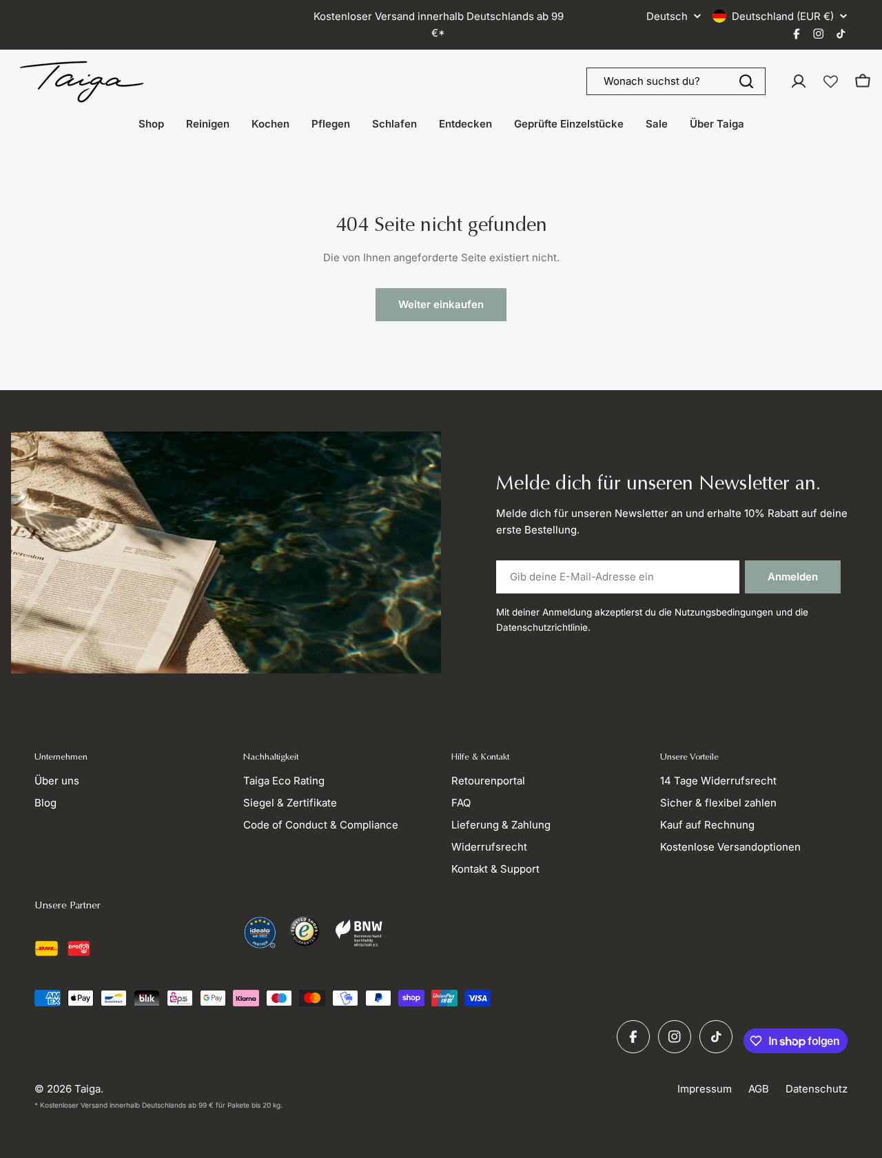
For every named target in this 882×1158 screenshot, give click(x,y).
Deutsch (667, 16)
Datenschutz (817, 1088)
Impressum (704, 1088)
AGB (758, 1088)
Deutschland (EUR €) (783, 16)
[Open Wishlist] (830, 82)
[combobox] (676, 81)
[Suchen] (746, 81)
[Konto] (798, 81)
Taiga (87, 1088)
